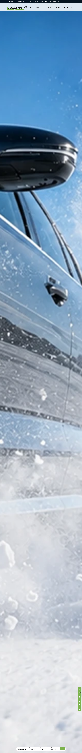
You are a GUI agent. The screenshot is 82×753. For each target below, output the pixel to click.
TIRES (31, 7)
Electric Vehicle (11, 1)
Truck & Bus (56, 1)
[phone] (79, 709)
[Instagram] (79, 705)
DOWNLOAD (45, 7)
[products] (62, 748)
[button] (39, 744)
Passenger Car (22, 1)
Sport (29, 1)
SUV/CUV (35, 1)
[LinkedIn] (79, 701)
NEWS (52, 7)
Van (50, 1)
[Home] (17, 7)
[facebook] (79, 697)
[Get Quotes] (79, 689)
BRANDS (37, 7)
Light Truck (43, 1)
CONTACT (58, 7)
